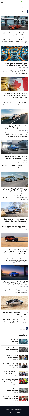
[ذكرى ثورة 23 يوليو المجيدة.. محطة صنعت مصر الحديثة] (23, 349)
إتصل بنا (9, 412)
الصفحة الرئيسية (24, 7)
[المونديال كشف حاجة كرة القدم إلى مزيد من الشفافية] (23, 357)
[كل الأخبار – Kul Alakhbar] (14, 2)
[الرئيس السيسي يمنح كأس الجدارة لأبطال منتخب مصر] (23, 365)
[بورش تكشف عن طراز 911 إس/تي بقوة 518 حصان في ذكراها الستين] (14, 179)
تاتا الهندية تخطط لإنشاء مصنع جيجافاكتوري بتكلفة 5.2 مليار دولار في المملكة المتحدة (16, 251)
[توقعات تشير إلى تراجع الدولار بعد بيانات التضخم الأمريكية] (23, 390)
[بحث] (2, 2)
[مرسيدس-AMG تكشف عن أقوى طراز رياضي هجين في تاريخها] (14, 23)
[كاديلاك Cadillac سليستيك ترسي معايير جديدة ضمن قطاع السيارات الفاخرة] (14, 272)
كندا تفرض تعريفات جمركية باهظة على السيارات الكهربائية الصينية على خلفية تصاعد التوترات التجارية (15, 95)
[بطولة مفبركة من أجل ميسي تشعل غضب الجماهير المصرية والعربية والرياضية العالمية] (23, 381)
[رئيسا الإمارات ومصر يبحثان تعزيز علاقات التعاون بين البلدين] (23, 373)
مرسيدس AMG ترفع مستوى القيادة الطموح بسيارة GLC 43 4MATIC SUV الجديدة (15, 158)
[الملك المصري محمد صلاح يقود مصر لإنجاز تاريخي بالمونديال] (23, 398)
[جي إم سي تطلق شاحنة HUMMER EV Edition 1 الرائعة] (14, 303)
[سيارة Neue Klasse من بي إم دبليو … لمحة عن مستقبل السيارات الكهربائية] (14, 116)
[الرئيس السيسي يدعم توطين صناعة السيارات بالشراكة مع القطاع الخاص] (14, 53)
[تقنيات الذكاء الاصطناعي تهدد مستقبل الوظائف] (23, 341)
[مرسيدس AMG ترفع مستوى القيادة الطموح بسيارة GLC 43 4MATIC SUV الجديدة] (14, 147)
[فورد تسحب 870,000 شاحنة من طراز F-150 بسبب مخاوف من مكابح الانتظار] (14, 209)
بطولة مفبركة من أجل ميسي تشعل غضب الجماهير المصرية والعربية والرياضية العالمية (10, 381)
